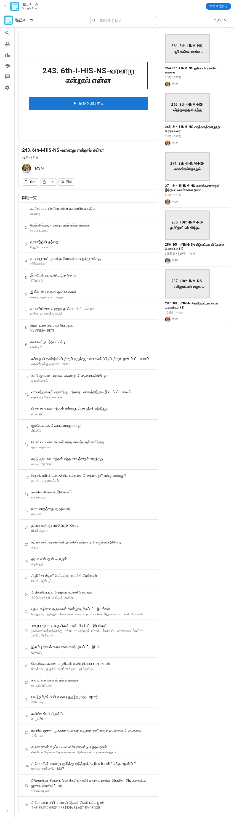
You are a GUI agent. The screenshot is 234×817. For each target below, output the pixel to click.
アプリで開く (218, 6)
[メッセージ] (7, 76)
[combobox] (126, 20)
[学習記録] (7, 54)
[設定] (7, 87)
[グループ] (7, 43)
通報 (69, 182)
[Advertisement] (196, 357)
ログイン (220, 20)
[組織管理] (7, 65)
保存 (33, 182)
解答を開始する (91, 103)
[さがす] (7, 32)
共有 (51, 182)
